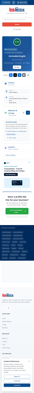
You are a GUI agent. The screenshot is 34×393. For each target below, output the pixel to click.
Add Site (7, 2)
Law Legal (4, 258)
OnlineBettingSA (11, 122)
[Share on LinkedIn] (19, 75)
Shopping (23, 254)
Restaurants (13, 258)
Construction (5, 245)
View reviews (12, 138)
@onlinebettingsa (17, 60)
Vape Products (5, 251)
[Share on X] (15, 75)
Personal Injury (15, 251)
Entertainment (21, 258)
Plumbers (24, 251)
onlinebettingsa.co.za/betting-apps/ (17, 131)
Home (4, 318)
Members (5, 328)
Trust (3, 344)
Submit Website (6, 321)
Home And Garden (17, 232)
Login (17, 67)
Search (17, 24)
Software (14, 248)
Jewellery (20, 245)
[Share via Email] (24, 75)
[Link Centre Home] (17, 9)
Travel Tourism (6, 242)
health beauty (5, 248)
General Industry (6, 232)
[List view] (28, 113)
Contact (4, 341)
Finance (13, 245)
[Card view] (24, 113)
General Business (6, 235)
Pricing (4, 325)
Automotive (23, 242)
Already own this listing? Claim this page (17, 217)
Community (5, 358)
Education (15, 242)
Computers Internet (18, 238)
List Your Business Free (16, 211)
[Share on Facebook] (11, 75)
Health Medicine (6, 238)
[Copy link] (28, 75)
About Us (5, 338)
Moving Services (14, 254)
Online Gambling (10, 155)
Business (21, 248)
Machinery (5, 254)
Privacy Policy (6, 348)
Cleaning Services (18, 235)
